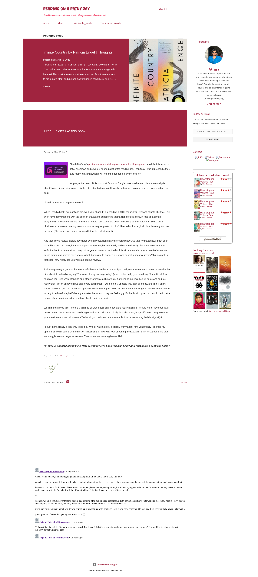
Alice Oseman (207, 184)
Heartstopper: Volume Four (207, 191)
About (61, 23)
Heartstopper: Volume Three (207, 202)
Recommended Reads (220, 311)
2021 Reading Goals (82, 23)
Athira (214, 69)
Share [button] (46, 86)
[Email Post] (68, 382)
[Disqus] (110, 426)
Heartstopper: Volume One (207, 214)
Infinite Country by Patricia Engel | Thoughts (78, 52)
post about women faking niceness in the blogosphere (116, 164)
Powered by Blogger (107, 564)
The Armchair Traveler (111, 23)
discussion (57, 382)
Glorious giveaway (66, 356)
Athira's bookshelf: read (212, 175)
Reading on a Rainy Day (66, 9)
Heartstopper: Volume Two (207, 225)
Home (46, 23)
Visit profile (214, 104)
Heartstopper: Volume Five (207, 180)
